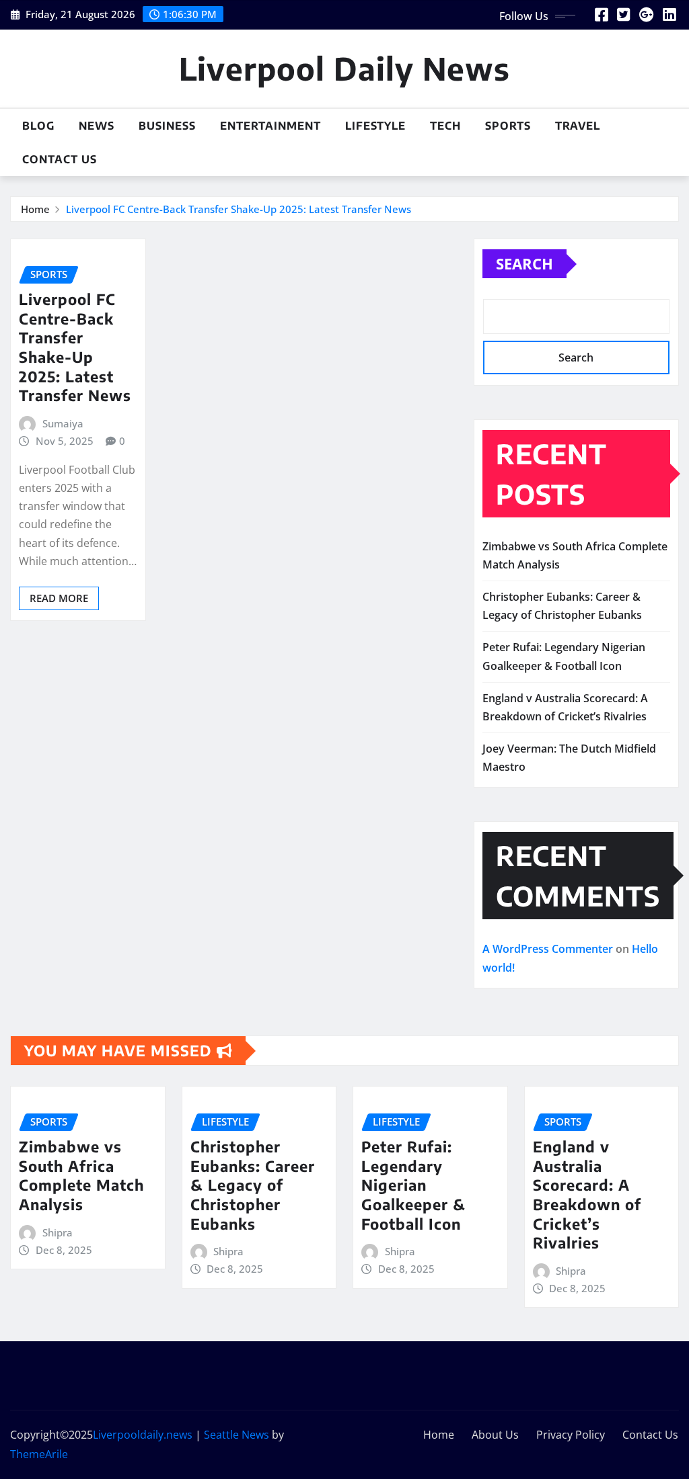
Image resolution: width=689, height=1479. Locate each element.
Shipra (57, 1232)
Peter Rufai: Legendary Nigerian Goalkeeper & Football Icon (413, 1184)
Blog (38, 125)
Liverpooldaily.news (142, 1434)
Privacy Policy (570, 1434)
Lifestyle (375, 125)
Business (167, 125)
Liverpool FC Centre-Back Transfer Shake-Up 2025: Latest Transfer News (238, 209)
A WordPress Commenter (547, 948)
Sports (508, 125)
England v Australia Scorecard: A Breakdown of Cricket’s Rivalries (587, 1194)
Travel (577, 125)
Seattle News (236, 1434)
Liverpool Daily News (344, 68)
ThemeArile (39, 1454)
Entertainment (270, 125)
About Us (495, 1434)
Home (35, 209)
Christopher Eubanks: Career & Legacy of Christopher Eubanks (252, 1184)
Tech (445, 125)
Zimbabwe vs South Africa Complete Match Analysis (81, 1175)
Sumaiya (62, 423)
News (96, 125)
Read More (59, 598)
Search (524, 263)
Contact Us (59, 159)
